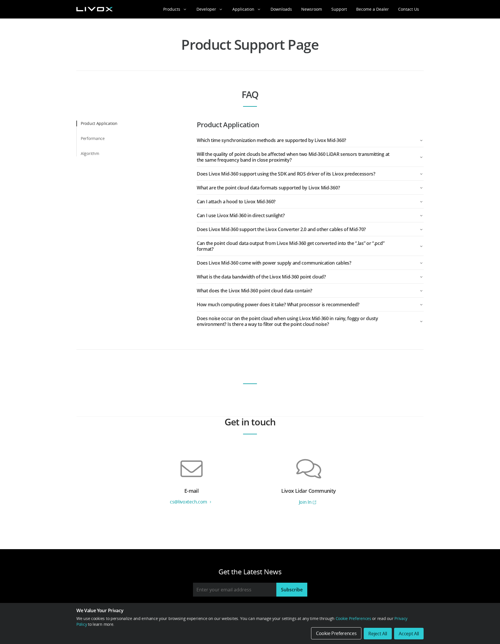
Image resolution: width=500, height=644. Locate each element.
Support (339, 9)
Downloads (281, 9)
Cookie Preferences (353, 618)
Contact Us (408, 9)
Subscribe (292, 589)
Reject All (377, 633)
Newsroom (311, 9)
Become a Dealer (372, 9)
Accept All (409, 633)
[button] (310, 140)
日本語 (393, 596)
